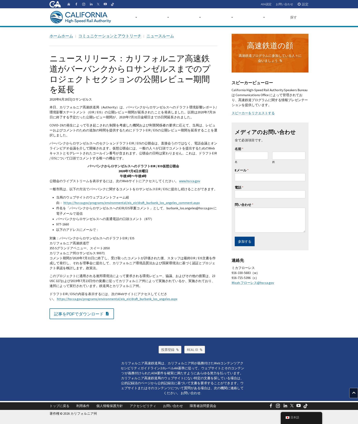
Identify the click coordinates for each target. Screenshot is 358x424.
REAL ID (196, 349)
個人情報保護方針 (109, 406)
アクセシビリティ (143, 406)
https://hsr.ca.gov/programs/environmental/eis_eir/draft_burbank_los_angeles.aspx (117, 299)
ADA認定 (266, 4)
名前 (239, 149)
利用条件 (83, 406)
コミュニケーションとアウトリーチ (109, 35)
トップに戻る (59, 406)
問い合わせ (244, 204)
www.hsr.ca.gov (189, 181)
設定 (305, 4)
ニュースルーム (160, 35)
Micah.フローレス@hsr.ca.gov (253, 283)
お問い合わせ (284, 4)
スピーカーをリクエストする (253, 113)
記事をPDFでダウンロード (84, 313)
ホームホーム (61, 35)
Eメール (242, 170)
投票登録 (171, 349)
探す (293, 17)
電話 (239, 187)
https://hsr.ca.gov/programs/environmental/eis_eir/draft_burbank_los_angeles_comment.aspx (131, 203)
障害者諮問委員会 (203, 406)
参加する (244, 241)
